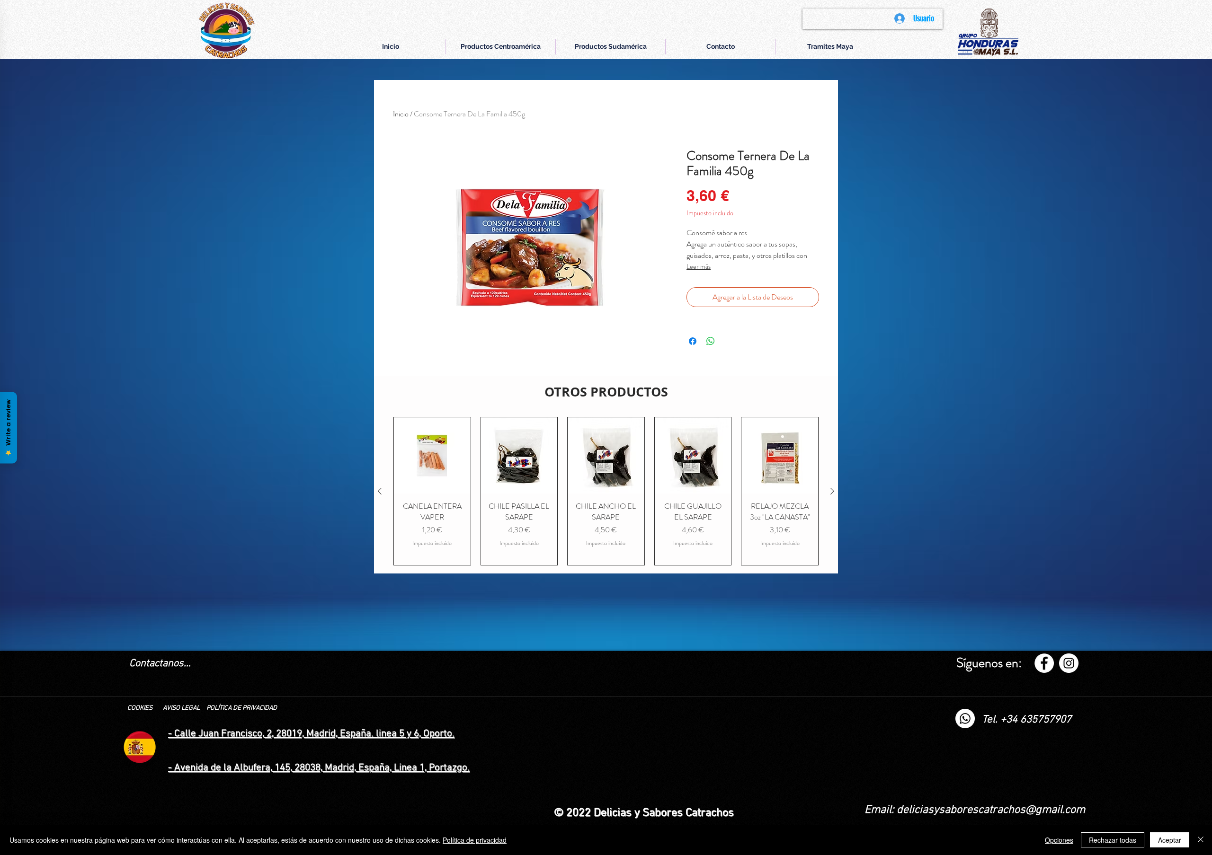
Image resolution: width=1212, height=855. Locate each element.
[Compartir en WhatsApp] (710, 341)
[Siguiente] (832, 491)
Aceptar (1169, 840)
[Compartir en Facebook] (692, 341)
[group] (606, 491)
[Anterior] (379, 491)
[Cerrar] (1200, 839)
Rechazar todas (1112, 840)
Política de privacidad (475, 840)
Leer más (698, 266)
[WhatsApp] (965, 718)
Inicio (401, 113)
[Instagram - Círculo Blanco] (1068, 663)
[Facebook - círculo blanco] (1044, 663)
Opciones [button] (1059, 840)
